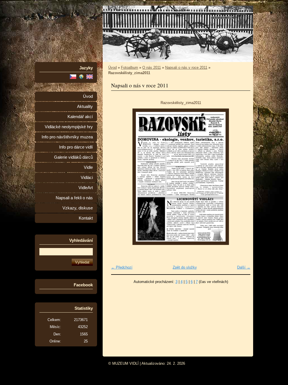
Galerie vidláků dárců (73, 157)
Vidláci (87, 177)
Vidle (88, 167)
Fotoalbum (129, 67)
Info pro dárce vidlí (76, 147)
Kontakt (86, 218)
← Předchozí (121, 267)
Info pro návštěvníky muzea (67, 137)
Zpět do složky (185, 267)
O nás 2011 (151, 67)
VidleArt (85, 187)
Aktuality (85, 106)
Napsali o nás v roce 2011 (186, 67)
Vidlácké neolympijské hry (69, 127)
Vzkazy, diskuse (77, 208)
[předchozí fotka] (120, 177)
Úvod (88, 96)
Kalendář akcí (80, 116)
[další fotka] (241, 177)
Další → (243, 267)
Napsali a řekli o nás (74, 198)
